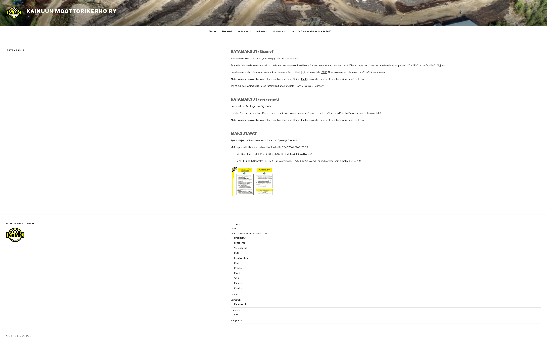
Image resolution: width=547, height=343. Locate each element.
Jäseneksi (227, 31)
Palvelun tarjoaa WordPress (19, 336)
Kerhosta (260, 31)
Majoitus (238, 268)
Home (234, 228)
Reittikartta (239, 243)
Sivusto (236, 224)
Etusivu (213, 31)
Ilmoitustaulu (240, 238)
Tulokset (238, 278)
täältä (324, 72)
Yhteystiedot (279, 31)
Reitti (236, 253)
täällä (304, 79)
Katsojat (238, 283)
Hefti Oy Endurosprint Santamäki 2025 (311, 31)
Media (237, 263)
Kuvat (237, 273)
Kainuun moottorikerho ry (71, 11)
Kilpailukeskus (241, 258)
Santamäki (242, 31)
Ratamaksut (240, 304)
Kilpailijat (238, 288)
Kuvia (236, 314)
